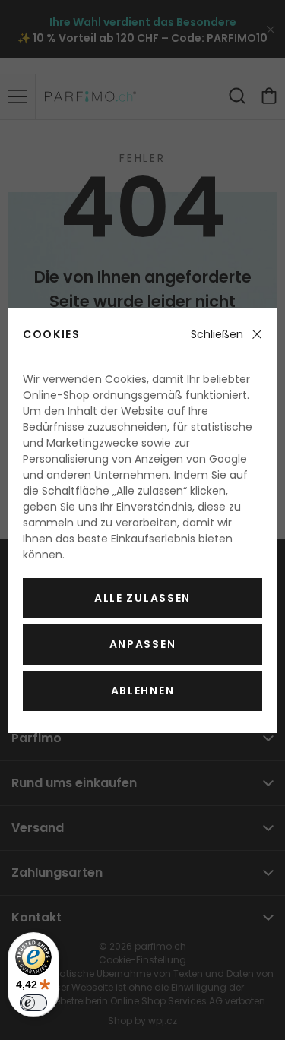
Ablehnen (142, 690)
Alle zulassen (142, 597)
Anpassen (142, 644)
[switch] (33, 1002)
